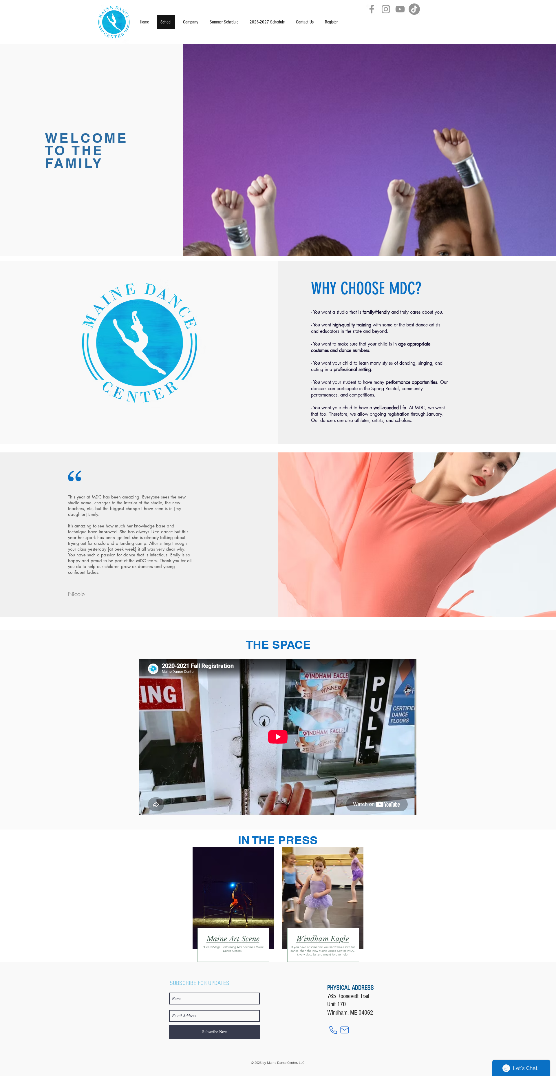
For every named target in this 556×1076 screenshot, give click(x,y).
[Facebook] (371, 9)
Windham (313, 939)
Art (235, 939)
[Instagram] (386, 9)
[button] (224, 22)
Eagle (339, 939)
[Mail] (344, 1030)
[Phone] (333, 1030)
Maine (217, 939)
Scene (250, 939)
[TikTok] (414, 9)
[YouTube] (400, 9)
